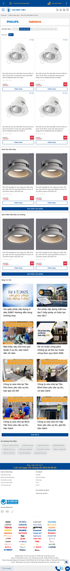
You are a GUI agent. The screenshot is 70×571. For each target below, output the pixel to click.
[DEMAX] (37, 550)
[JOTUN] (52, 547)
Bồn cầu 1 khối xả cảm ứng (11, 445)
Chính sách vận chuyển (6, 482)
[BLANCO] (22, 530)
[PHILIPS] (52, 530)
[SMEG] (37, 527)
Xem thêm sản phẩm (35, 209)
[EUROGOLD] (8, 530)
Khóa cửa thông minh (59, 449)
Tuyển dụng (39, 480)
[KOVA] (8, 547)
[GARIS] (52, 527)
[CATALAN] (52, 541)
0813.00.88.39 (49, 467)
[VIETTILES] (22, 544)
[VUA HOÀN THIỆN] (52, 536)
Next (67, 171)
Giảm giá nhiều (25, 29)
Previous (3, 171)
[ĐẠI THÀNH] (22, 533)
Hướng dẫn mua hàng (6, 480)
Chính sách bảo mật (6, 485)
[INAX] (8, 522)
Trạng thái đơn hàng (6, 474)
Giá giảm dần (52, 29)
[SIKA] (37, 544)
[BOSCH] (37, 547)
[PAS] (37, 541)
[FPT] (8, 536)
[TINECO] (22, 541)
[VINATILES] (22, 547)
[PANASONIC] (37, 530)
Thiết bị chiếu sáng (13, 15)
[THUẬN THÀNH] (37, 539)
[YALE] (22, 536)
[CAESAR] (37, 522)
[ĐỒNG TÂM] (52, 533)
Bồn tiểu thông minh (59, 445)
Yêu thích (15, 29)
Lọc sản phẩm (7, 568)
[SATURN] (37, 536)
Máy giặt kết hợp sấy (40, 453)
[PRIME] (8, 539)
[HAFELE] (22, 527)
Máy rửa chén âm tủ (9, 453)
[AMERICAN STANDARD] (37, 525)
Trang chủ (4, 15)
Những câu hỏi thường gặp (7, 477)
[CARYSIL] (8, 544)
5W (10, 34)
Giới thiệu (38, 474)
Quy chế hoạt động (40, 477)
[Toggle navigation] (4, 9)
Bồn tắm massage (28, 445)
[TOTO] (22, 522)
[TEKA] (8, 527)
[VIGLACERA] (52, 522)
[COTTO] (8, 525)
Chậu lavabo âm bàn (43, 445)
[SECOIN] (52, 544)
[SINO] (22, 539)
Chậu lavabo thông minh (26, 449)
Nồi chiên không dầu (25, 453)
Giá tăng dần (42, 29)
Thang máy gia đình (41, 493)
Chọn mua (18, 89)
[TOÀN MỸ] (37, 533)
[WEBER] (8, 541)
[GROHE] (22, 525)
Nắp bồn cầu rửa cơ (9, 449)
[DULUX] (22, 550)
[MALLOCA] (52, 525)
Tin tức (37, 482)
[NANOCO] (8, 533)
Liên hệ (37, 485)
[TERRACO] (8, 550)
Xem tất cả (35, 435)
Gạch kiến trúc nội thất (43, 449)
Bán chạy (34, 29)
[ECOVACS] (52, 539)
